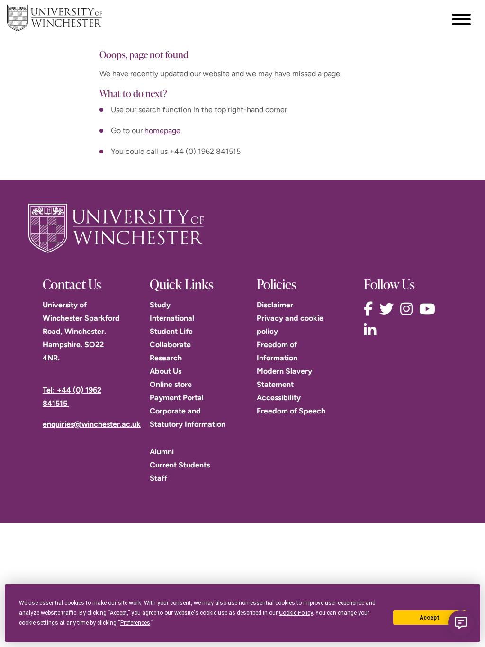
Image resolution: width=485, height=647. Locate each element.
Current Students (180, 464)
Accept (430, 617)
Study (160, 304)
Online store (171, 384)
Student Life (171, 331)
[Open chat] (461, 623)
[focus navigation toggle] (461, 19)
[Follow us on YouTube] (429, 309)
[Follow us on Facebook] (370, 309)
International (172, 318)
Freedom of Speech (291, 410)
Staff (158, 478)
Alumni (162, 451)
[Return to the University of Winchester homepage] (242, 228)
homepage (162, 130)
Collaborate (170, 344)
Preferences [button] (135, 623)
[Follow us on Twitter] (388, 309)
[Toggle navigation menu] (461, 19)
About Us (165, 371)
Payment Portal (177, 397)
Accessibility (279, 397)
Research (166, 357)
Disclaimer (275, 304)
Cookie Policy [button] (296, 613)
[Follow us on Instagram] (408, 309)
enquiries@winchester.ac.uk (92, 424)
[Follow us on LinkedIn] (372, 330)
